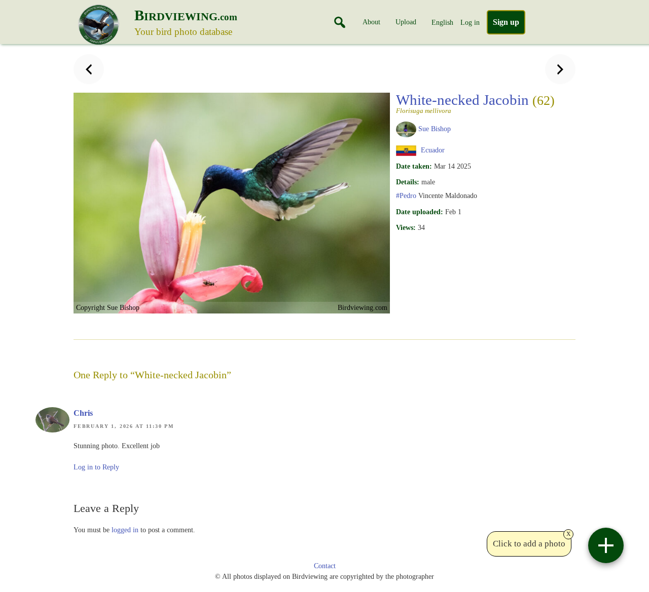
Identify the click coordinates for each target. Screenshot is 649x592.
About (371, 22)
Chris (83, 413)
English (442, 22)
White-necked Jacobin (475, 103)
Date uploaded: (419, 212)
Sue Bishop (434, 129)
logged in (125, 530)
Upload (405, 22)
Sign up (506, 22)
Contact (325, 566)
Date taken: (414, 166)
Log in (470, 22)
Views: (406, 227)
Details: (407, 182)
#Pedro (406, 195)
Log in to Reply (96, 467)
